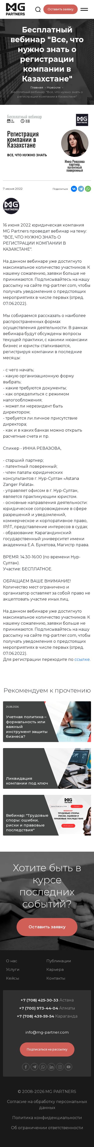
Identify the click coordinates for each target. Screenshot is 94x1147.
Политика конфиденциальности (47, 1117)
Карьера (55, 969)
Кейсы (12, 978)
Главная (37, 87)
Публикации (58, 960)
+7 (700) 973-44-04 (38, 1008)
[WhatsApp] (88, 189)
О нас (11, 960)
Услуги (12, 969)
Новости (53, 87)
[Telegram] (81, 189)
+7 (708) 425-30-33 (39, 1000)
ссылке (82, 659)
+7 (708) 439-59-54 (35, 1016)
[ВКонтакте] (74, 189)
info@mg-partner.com (47, 1032)
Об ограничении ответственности (47, 1127)
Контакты (55, 978)
